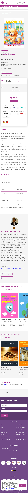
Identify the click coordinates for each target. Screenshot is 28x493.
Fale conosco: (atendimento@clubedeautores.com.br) (12, 450)
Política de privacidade (20, 425)
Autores (2, 427)
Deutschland (15, 6)
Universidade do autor (20, 432)
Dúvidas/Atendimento (5, 425)
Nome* (3, 403)
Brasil (2, 6)
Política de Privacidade (9, 488)
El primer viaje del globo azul (8, 319)
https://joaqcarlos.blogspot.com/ (13, 265)
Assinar (4, 415)
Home (3, 13)
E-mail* (3, 408)
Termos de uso (4, 437)
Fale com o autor (8, 278)
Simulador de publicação (21, 441)
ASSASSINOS (4, 367)
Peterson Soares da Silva (6, 369)
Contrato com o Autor (5, 439)
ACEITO (22, 485)
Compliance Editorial (20, 427)
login (5, 384)
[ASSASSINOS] (9, 353)
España (10, 6)
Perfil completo (7, 274)
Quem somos (4, 432)
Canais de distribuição (20, 437)
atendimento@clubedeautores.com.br (8, 209)
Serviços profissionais (20, 429)
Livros (6, 13)
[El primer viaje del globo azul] (9, 305)
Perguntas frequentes (5, 448)
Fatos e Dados (4, 434)
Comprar (14, 101)
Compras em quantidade (21, 434)
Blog (2, 429)
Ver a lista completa (7, 289)
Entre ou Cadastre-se (20, 3)
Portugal (6, 6)
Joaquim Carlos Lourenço (9, 54)
